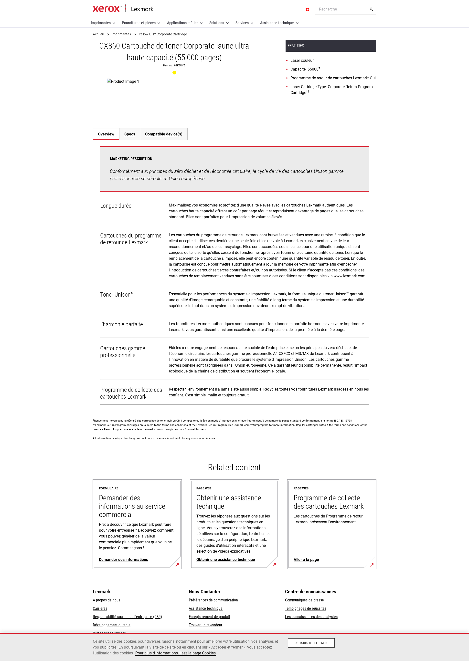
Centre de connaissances (310, 592)
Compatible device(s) (163, 134)
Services (242, 23)
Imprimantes (101, 23)
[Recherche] (371, 9)
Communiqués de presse (304, 600)
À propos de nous (106, 600)
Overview (106, 134)
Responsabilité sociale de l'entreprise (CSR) (127, 616)
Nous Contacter (204, 592)
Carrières (100, 608)
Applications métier (182, 23)
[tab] (106, 134)
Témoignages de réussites (305, 608)
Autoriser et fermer (311, 643)
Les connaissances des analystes (311, 616)
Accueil (123, 8)
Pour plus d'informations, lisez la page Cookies (175, 653)
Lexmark (102, 592)
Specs (129, 134)
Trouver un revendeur (205, 625)
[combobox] (345, 9)
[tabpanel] (234, 276)
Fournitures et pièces (139, 23)
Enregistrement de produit (209, 616)
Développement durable (111, 625)
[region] (234, 647)
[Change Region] (308, 9)
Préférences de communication (213, 600)
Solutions (216, 23)
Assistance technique (277, 23)
